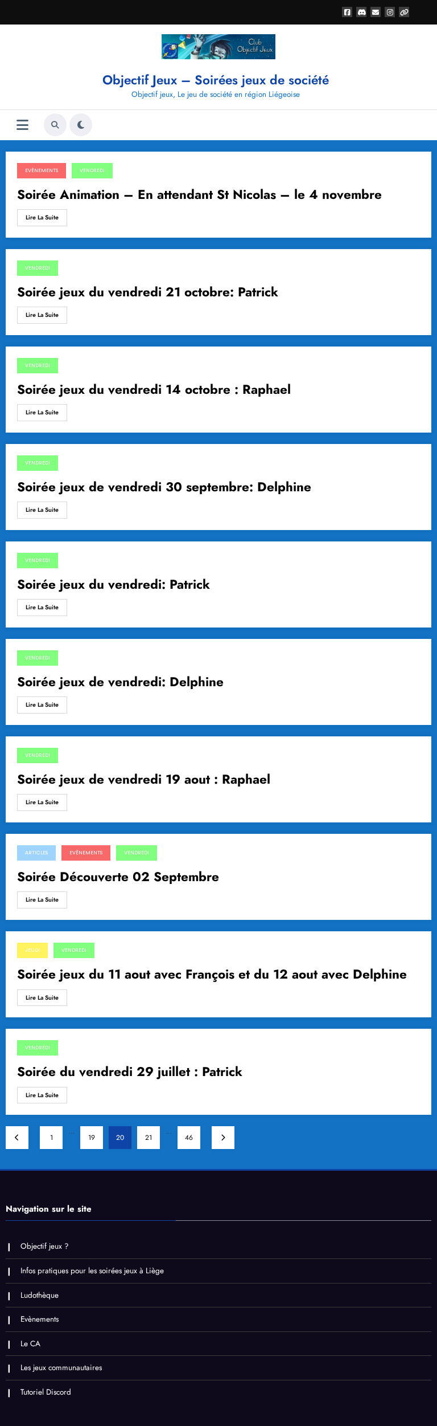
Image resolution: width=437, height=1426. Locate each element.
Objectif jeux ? (44, 1246)
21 (148, 1137)
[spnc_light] (80, 124)
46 (189, 1137)
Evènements (41, 170)
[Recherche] (55, 124)
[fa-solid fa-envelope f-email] (375, 12)
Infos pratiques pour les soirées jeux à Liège (92, 1270)
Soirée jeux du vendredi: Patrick (113, 584)
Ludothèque (39, 1295)
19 (91, 1137)
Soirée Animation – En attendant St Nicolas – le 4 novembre (199, 194)
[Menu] (22, 125)
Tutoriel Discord (45, 1392)
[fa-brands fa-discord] (361, 12)
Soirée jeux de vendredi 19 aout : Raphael (143, 779)
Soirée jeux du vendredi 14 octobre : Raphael (154, 389)
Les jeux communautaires (61, 1367)
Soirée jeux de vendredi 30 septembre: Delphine (164, 487)
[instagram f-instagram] (390, 12)
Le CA (30, 1343)
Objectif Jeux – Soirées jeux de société (215, 80)
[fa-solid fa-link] (404, 12)
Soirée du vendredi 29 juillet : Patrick (129, 1072)
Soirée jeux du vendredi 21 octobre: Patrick (147, 292)
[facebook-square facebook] (347, 12)
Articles (36, 852)
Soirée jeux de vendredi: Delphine (120, 682)
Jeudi (32, 950)
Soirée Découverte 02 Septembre (118, 877)
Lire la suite (42, 217)
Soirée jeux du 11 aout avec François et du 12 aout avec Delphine (212, 974)
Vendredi (92, 170)
